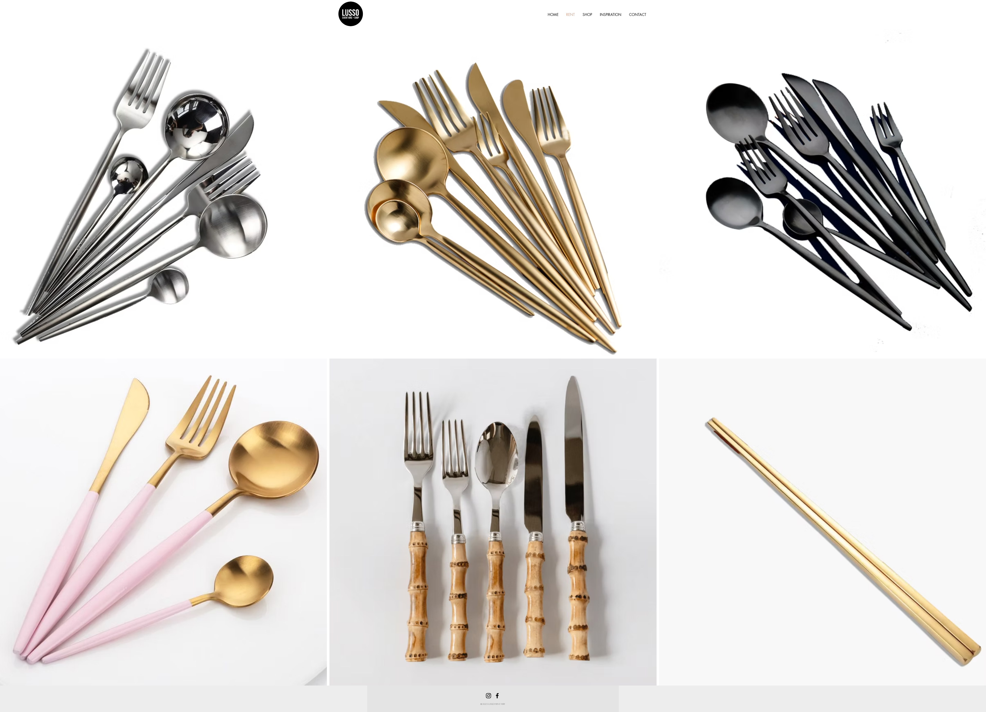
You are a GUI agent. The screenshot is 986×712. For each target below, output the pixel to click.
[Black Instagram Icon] (488, 695)
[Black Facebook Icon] (497, 695)
